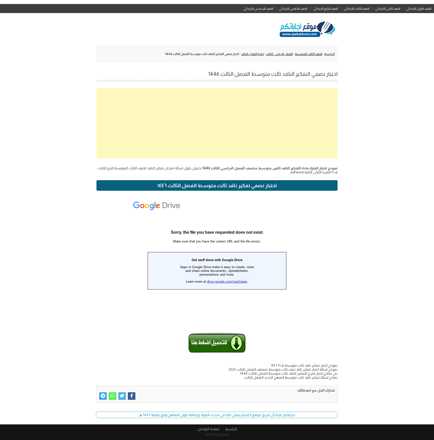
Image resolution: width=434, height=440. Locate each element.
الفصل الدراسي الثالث (279, 54)
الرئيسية (329, 54)
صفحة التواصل (208, 429)
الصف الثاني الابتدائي (387, 9)
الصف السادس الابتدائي (258, 9)
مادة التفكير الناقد (252, 54)
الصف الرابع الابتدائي (325, 9)
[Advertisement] (217, 123)
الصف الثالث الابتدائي (356, 9)
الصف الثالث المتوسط (308, 54)
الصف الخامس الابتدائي (293, 9)
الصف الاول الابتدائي (418, 9)
